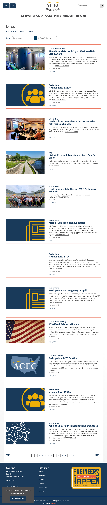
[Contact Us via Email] (17, 486)
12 (65, 455)
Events (57, 16)
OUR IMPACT (43, 475)
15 (77, 455)
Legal (53, 504)
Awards (48, 16)
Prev (8, 455)
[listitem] (6, 5)
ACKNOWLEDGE (18, 498)
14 (73, 455)
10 (58, 455)
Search (8, 38)
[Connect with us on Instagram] (14, 486)
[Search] (35, 38)
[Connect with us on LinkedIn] (10, 486)
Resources (81, 16)
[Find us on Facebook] (7, 486)
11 (62, 455)
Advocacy (38, 16)
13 (69, 455)
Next (97, 455)
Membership (68, 16)
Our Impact (26, 16)
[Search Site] (101, 6)
